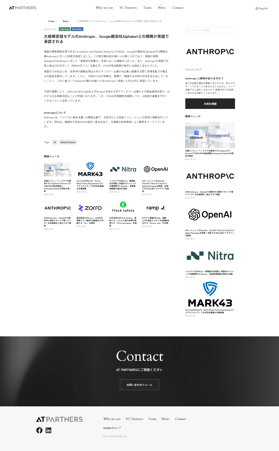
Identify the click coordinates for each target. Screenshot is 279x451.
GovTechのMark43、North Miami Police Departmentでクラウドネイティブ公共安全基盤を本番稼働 (90, 184)
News (162, 7)
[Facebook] (39, 430)
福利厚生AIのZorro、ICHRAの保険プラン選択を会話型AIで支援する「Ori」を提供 (90, 220)
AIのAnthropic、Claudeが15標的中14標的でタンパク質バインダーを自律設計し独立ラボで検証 (57, 221)
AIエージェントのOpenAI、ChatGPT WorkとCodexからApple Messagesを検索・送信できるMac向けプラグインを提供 (155, 185)
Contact (177, 7)
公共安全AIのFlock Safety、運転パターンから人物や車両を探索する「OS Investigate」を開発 (123, 221)
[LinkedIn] (48, 430)
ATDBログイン (110, 428)
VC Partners (128, 7)
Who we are (104, 7)
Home (51, 21)
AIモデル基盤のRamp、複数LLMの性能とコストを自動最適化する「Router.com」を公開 (155, 220)
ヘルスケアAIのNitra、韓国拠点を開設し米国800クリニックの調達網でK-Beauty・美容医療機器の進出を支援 (122, 184)
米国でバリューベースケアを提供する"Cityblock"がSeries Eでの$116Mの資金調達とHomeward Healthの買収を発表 (57, 185)
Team (147, 7)
